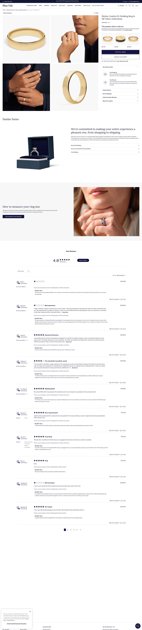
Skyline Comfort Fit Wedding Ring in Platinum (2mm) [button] (54, 489)
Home (4, 10)
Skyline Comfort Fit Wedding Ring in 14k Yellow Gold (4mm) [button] (55, 287)
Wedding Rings (11, 10)
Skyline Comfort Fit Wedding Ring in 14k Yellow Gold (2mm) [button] (55, 443)
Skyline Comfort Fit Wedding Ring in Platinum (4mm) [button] (54, 466)
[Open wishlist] (130, 6)
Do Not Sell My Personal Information (16, 623)
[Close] (30, 611)
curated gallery (128, 30)
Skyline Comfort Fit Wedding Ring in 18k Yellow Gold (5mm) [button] (55, 345)
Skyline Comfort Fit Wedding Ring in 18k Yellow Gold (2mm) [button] (55, 420)
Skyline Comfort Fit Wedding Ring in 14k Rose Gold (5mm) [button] (55, 315)
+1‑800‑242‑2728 (8, 1)
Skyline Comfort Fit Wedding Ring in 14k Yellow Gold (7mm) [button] (55, 371)
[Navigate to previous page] (62, 530)
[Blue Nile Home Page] (8, 6)
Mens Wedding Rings (21, 10)
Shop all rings (120, 52)
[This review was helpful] (121, 299)
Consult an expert (120, 57)
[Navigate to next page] (80, 530)
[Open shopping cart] (133, 6)
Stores (125, 1)
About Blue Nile (47, 627)
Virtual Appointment (134, 1)
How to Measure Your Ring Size (13, 216)
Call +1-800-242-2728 (122, 61)
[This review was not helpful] (124, 299)
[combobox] (119, 275)
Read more (65, 312)
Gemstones (78, 5)
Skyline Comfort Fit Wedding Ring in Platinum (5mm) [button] (54, 513)
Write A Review (83, 260)
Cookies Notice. (11, 620)
